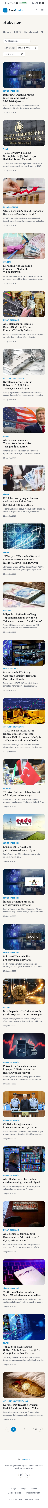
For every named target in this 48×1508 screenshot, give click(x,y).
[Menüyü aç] (42, 10)
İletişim (24, 1488)
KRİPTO (17, 32)
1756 (35, 1429)
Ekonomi (7, 32)
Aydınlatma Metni (33, 1493)
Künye (13, 1488)
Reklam (34, 1488)
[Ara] (36, 10)
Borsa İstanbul (31, 32)
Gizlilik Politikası (14, 1493)
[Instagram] (27, 1475)
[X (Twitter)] (20, 1475)
